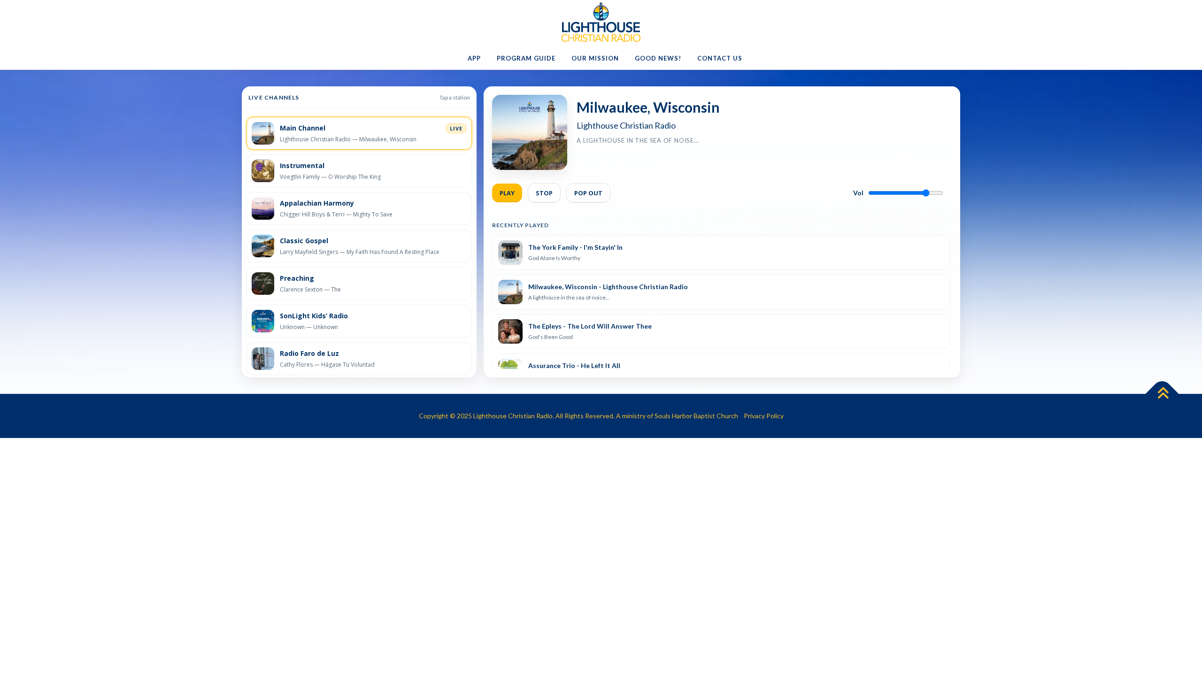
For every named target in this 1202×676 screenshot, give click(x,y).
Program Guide (526, 58)
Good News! (658, 58)
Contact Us (719, 58)
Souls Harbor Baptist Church (696, 416)
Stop (544, 193)
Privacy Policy (764, 416)
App (474, 58)
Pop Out (588, 193)
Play (507, 193)
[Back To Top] (1162, 394)
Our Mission (595, 58)
